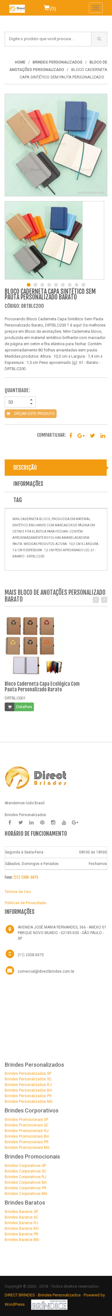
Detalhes (24, 706)
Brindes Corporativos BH (26, 1182)
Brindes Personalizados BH (28, 1090)
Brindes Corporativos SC (25, 1171)
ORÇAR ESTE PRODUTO (34, 413)
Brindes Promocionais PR (27, 1142)
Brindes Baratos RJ (21, 1223)
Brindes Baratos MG (22, 1240)
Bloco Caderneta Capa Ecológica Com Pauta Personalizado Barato (42, 687)
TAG (17, 499)
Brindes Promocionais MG (27, 1147)
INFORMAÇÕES (28, 483)
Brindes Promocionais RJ (27, 1131)
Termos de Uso (18, 892)
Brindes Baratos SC (21, 1217)
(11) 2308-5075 (26, 877)
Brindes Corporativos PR (25, 1188)
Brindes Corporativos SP (25, 1165)
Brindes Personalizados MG (29, 1101)
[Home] (17, 8)
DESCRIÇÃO (25, 467)
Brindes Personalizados (60, 1295)
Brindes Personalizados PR (28, 1096)
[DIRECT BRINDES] (36, 777)
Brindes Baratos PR (21, 1234)
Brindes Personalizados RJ (28, 1085)
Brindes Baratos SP (21, 1212)
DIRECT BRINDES (20, 1295)
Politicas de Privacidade (25, 903)
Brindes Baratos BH (22, 1228)
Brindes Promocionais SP (26, 1119)
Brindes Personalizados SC (28, 1079)
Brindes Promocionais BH (27, 1136)
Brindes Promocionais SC (27, 1125)
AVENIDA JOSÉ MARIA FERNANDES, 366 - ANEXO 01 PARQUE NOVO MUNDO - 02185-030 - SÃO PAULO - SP (62, 933)
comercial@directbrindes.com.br (46, 971)
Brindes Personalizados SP (28, 1073)
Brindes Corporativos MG (26, 1193)
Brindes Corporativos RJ (25, 1177)
